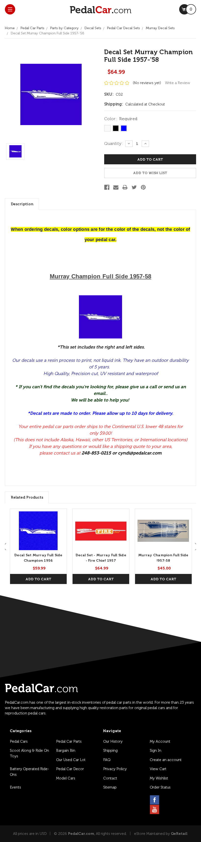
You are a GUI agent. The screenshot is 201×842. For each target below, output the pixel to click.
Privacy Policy (115, 769)
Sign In (155, 750)
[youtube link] (154, 809)
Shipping (110, 750)
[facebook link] (154, 800)
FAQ (106, 760)
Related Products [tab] (27, 497)
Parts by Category (64, 28)
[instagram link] (166, 800)
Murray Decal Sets (160, 28)
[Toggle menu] (10, 9)
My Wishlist (159, 778)
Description (22, 204)
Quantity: (113, 143)
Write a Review (177, 83)
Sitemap (110, 787)
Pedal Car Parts (32, 28)
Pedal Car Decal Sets (123, 28)
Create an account (166, 760)
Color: (121, 118)
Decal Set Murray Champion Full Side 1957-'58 (47, 33)
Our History (113, 741)
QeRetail (179, 833)
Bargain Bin (65, 750)
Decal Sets (93, 28)
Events (15, 787)
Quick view (38, 531)
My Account (160, 741)
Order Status (160, 787)
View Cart (158, 769)
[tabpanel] (38, 546)
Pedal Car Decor (70, 769)
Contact (110, 778)
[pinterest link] (178, 800)
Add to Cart (38, 579)
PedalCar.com (81, 833)
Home (10, 28)
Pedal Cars (19, 741)
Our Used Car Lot (71, 760)
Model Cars (65, 778)
